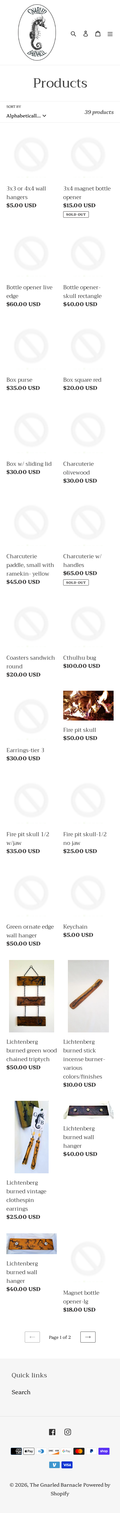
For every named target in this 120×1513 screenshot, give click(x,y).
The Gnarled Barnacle (56, 1484)
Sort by (13, 106)
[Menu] (110, 32)
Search (21, 1391)
